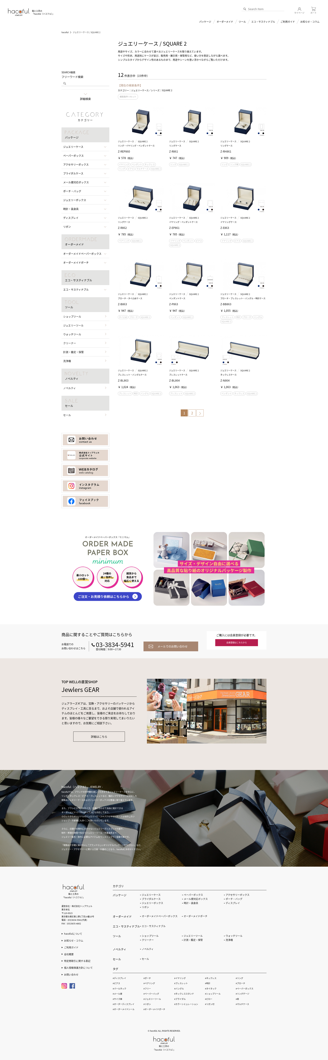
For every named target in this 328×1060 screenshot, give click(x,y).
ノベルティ (69, 388)
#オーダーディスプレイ (123, 1004)
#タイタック (210, 988)
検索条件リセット (128, 96)
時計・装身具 (191, 903)
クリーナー (69, 343)
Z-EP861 (174, 228)
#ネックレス (210, 978)
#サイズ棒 (117, 998)
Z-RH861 (225, 151)
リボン (145, 907)
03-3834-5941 (115, 644)
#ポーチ (147, 978)
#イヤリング (180, 978)
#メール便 (117, 993)
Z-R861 (173, 151)
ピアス (131, 168)
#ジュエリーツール (152, 998)
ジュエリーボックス (152, 903)
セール (67, 415)
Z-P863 (173, 304)
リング (122, 168)
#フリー (147, 988)
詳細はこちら (99, 736)
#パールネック (119, 988)
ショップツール (72, 316)
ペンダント (137, 164)
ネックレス (150, 164)
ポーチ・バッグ (234, 898)
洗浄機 (67, 361)
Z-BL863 (123, 380)
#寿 (237, 998)
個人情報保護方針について (78, 967)
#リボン (147, 1004)
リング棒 (234, 164)
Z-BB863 (225, 304)
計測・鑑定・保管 (73, 352)
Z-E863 (224, 228)
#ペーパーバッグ (151, 993)
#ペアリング (149, 983)
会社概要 (69, 954)
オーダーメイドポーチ (195, 916)
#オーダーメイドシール (123, 1009)
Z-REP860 (124, 151)
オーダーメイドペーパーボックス (159, 916)
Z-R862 (122, 228)
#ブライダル (180, 998)
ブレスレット (227, 317)
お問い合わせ (71, 974)
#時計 (207, 983)
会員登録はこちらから (236, 642)
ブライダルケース (151, 898)
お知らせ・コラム (309, 21)
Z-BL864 (174, 380)
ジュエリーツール (73, 325)
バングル (258, 317)
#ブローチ (240, 983)
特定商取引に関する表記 (77, 960)
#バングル (179, 988)
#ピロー (208, 998)
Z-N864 (225, 380)
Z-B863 (122, 304)
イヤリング (124, 164)
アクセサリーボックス (237, 894)
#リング (239, 978)
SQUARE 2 (143, 141)
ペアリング (124, 240)
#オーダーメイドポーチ (154, 1009)
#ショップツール (213, 993)
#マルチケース (242, 1004)
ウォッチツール (72, 334)
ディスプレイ (233, 903)
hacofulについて (73, 933)
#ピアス (116, 983)
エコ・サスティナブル (263, 21)
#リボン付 (209, 1004)
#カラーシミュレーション (186, 1004)
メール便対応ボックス (196, 898)
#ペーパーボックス (244, 988)
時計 (238, 317)
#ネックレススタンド (184, 993)
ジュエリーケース (126, 141)
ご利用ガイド (71, 947)
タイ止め (123, 317)
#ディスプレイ (119, 978)
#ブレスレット (181, 983)
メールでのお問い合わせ (173, 646)
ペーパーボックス (193, 894)
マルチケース (142, 168)
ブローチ (134, 317)
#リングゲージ (242, 993)
